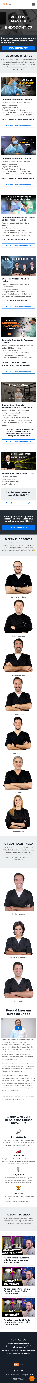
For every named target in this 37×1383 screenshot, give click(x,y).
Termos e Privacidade (11, 1375)
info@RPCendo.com (26, 1350)
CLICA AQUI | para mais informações (19, 125)
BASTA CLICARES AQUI (18, 48)
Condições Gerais (27, 1375)
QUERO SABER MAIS (18, 527)
